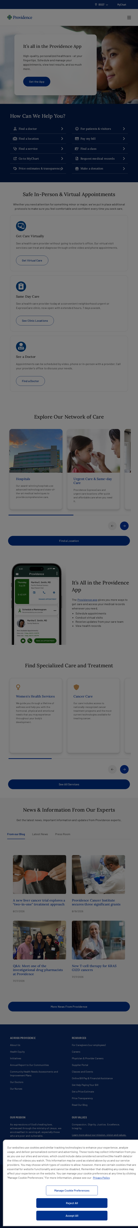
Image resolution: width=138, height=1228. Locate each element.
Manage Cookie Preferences (71, 1190)
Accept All (72, 1215)
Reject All (72, 1203)
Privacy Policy (101, 1177)
